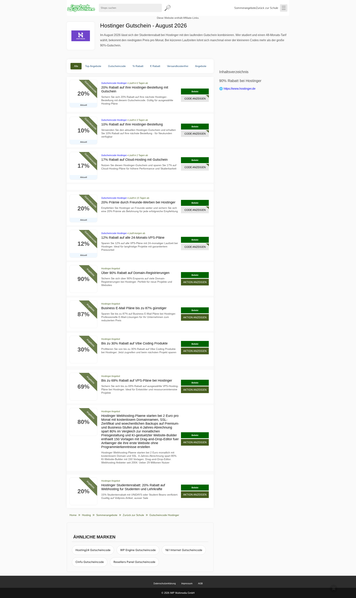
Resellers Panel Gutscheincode (134, 562)
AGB (200, 583)
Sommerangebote (245, 7)
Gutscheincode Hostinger (114, 83)
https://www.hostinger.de (240, 88)
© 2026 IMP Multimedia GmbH (178, 593)
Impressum (186, 583)
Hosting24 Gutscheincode (93, 550)
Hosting (86, 515)
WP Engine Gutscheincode (138, 550)
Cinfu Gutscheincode (89, 562)
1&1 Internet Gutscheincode (183, 550)
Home (73, 515)
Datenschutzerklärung (165, 583)
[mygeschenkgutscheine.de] (81, 8)
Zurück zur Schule (267, 7)
